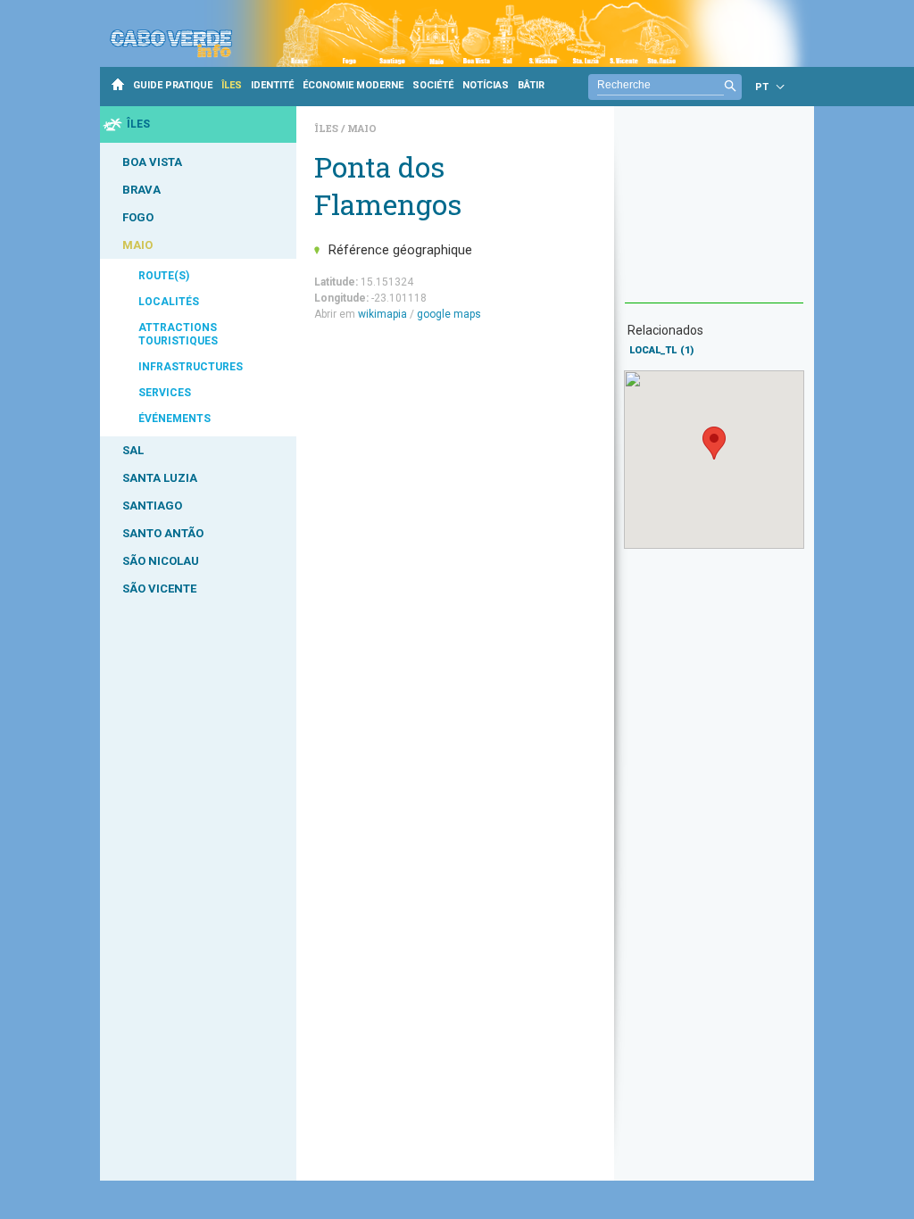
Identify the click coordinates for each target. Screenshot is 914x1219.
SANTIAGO (152, 505)
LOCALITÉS (168, 301)
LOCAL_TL (661, 350)
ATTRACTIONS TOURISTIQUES (178, 334)
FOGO (138, 217)
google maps (449, 314)
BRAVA (141, 189)
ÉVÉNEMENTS (174, 418)
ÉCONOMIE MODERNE (353, 85)
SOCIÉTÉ (432, 85)
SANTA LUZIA (159, 478)
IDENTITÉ (272, 85)
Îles (327, 128)
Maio (362, 128)
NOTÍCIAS (485, 85)
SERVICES (164, 392)
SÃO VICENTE (159, 588)
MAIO (137, 245)
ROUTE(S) (163, 276)
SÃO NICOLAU (160, 561)
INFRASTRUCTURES (190, 367)
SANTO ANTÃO (163, 533)
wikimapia (382, 314)
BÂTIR (531, 85)
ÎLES (231, 85)
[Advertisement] (714, 213)
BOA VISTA (152, 162)
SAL (133, 450)
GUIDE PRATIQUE (172, 85)
